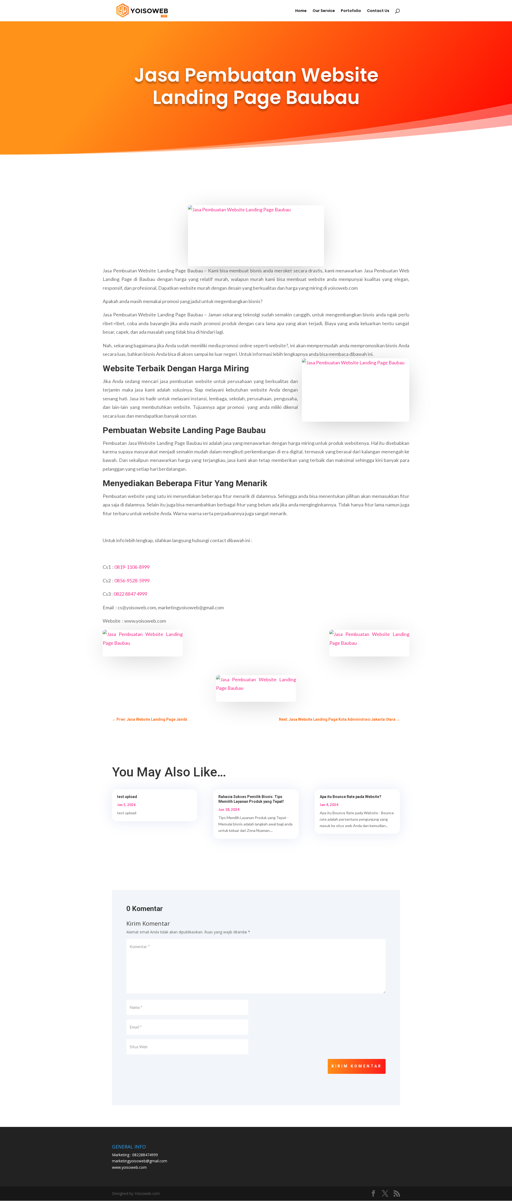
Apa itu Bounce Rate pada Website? (350, 797)
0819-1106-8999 (132, 567)
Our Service (324, 11)
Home (301, 11)
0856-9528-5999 (132, 580)
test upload (127, 797)
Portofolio (351, 11)
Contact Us (378, 11)
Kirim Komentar (356, 1066)
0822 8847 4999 (130, 594)
